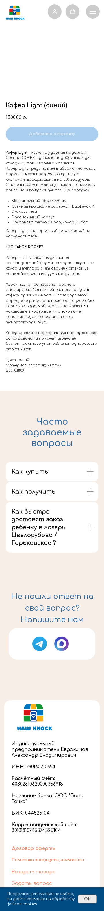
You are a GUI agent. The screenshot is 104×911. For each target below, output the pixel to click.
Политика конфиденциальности (48, 860)
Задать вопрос (32, 883)
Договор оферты (34, 848)
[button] (54, 11)
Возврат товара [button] (34, 872)
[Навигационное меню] (93, 12)
